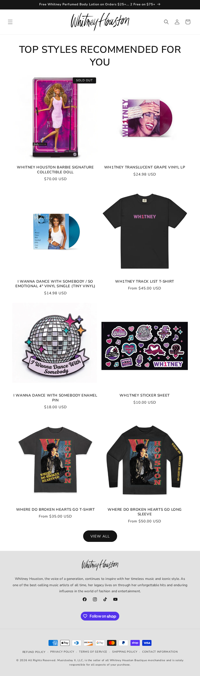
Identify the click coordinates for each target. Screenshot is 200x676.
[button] (10, 22)
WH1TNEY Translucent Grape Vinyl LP (144, 167)
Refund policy (34, 652)
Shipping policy (125, 652)
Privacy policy (62, 652)
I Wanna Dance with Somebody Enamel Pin (55, 398)
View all (100, 536)
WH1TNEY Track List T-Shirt (144, 281)
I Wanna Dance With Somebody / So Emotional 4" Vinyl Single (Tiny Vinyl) (55, 284)
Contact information (160, 652)
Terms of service (93, 652)
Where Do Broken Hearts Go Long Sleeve (145, 512)
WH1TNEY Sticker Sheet (145, 395)
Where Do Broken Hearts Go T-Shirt (55, 509)
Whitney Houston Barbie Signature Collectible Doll (55, 170)
